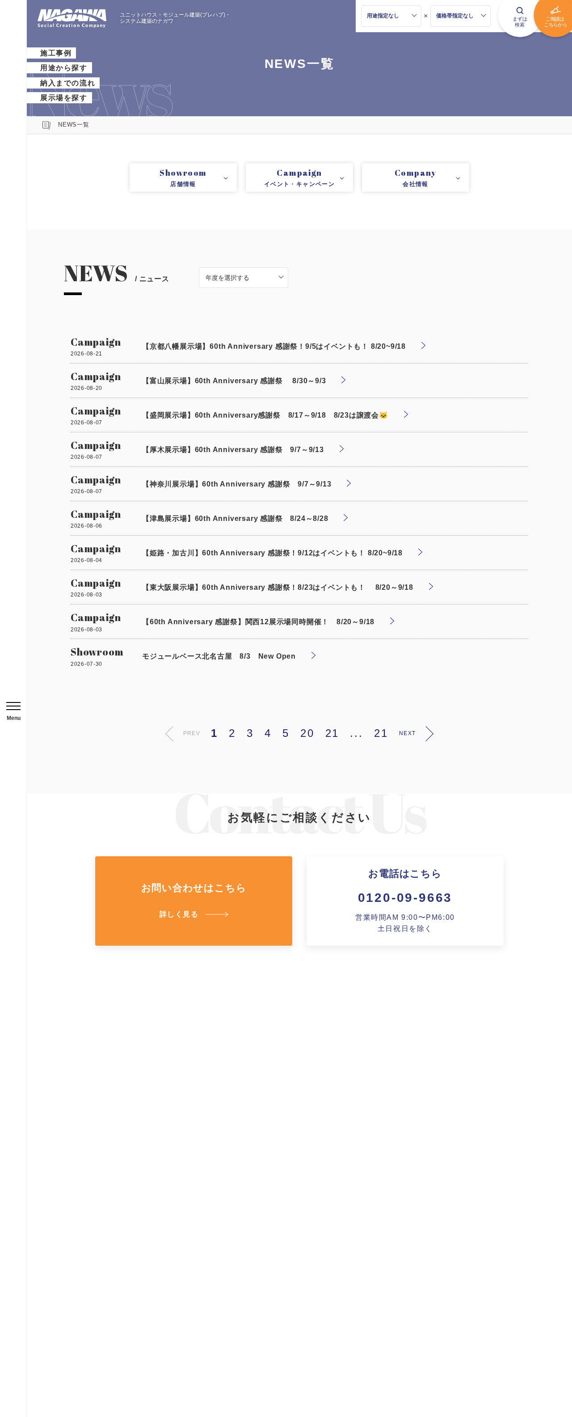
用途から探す (64, 68)
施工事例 (56, 53)
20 (307, 733)
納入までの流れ (67, 83)
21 (332, 733)
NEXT (407, 733)
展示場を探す (64, 98)
